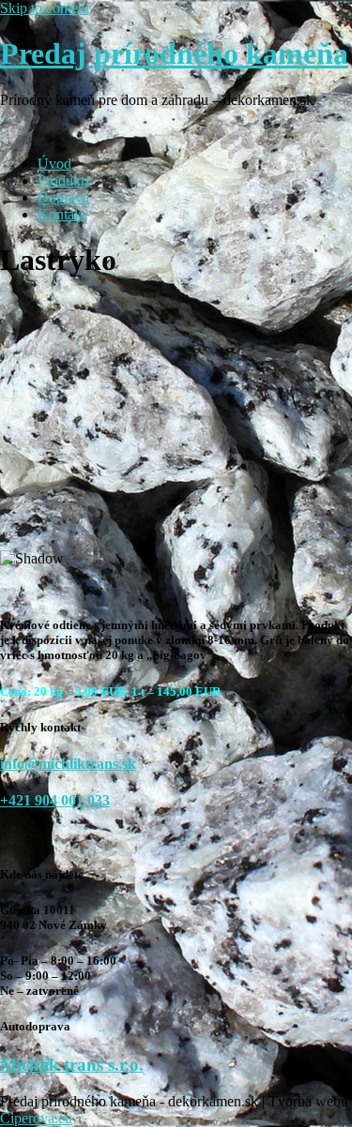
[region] (176, 448)
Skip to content (44, 8)
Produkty (65, 180)
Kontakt (61, 214)
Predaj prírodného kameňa (174, 53)
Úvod (54, 164)
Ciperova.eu (36, 1118)
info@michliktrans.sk (68, 764)
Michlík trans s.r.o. (72, 1064)
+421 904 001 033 (55, 800)
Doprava (63, 197)
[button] (176, 488)
